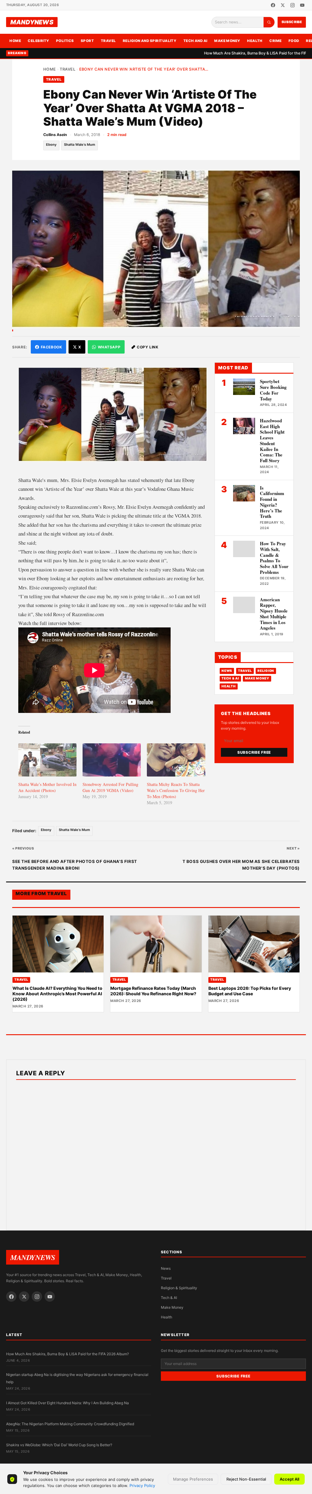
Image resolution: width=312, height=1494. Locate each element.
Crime (275, 41)
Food (294, 41)
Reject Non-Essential (246, 1479)
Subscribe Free (254, 752)
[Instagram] (292, 5)
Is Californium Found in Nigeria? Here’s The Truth (272, 502)
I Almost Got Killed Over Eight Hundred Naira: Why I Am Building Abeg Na (67, 1403)
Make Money (227, 41)
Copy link (147, 347)
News (227, 671)
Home (15, 41)
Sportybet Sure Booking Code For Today (273, 390)
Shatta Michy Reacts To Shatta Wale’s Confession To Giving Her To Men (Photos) (176, 790)
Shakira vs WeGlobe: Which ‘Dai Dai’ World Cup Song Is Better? (59, 1445)
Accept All (289, 1479)
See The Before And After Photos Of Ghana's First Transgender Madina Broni (74, 865)
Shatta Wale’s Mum (79, 144)
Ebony (51, 144)
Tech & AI (230, 678)
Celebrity (38, 41)
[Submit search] (269, 22)
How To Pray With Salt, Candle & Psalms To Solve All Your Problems (274, 557)
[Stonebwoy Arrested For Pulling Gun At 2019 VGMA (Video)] (112, 760)
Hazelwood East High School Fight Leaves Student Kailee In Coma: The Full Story (272, 440)
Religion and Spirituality (150, 41)
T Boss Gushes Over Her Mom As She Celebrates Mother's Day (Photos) (241, 865)
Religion (265, 671)
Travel (108, 41)
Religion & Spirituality (179, 1288)
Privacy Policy (142, 1485)
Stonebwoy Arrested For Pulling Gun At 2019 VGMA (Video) (110, 787)
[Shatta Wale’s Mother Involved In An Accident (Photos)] (47, 760)
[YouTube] (302, 5)
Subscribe (292, 22)
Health (255, 41)
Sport (87, 41)
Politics (65, 41)
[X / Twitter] (282, 5)
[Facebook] (273, 5)
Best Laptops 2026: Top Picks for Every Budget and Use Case (249, 991)
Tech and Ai (195, 41)
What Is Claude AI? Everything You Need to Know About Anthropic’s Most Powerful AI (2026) (57, 994)
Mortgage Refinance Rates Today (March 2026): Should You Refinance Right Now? (153, 991)
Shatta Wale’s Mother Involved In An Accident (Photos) (47, 787)
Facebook (51, 347)
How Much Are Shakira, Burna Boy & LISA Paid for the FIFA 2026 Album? (237, 53)
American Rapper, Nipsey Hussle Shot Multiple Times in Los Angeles (274, 613)
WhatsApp (109, 347)
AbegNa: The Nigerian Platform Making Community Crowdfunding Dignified (70, 1424)
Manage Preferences (193, 1479)
